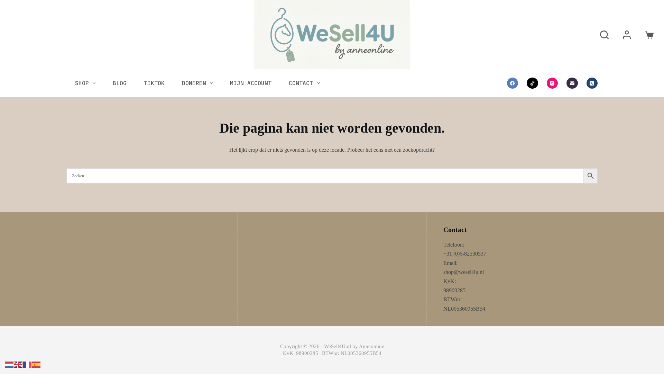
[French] (27, 364)
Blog (120, 83)
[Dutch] (9, 364)
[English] (18, 364)
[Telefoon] (592, 83)
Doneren (194, 83)
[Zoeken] (604, 34)
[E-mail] (572, 83)
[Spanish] (36, 364)
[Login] (626, 34)
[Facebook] (512, 83)
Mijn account (250, 83)
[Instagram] (552, 83)
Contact (301, 83)
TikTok (154, 83)
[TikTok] (532, 83)
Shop (82, 83)
